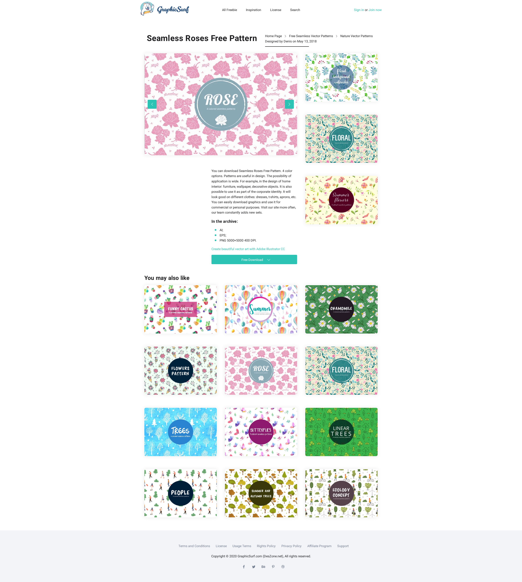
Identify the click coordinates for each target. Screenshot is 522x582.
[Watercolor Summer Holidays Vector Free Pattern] (261, 309)
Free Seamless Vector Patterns (311, 36)
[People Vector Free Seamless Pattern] (180, 493)
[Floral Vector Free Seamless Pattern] (341, 139)
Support (343, 546)
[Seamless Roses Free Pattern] (261, 371)
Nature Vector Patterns (356, 36)
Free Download (252, 260)
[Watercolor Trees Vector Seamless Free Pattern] (180, 432)
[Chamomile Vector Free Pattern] (341, 309)
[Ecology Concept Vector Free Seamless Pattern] (341, 493)
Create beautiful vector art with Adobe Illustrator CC (248, 249)
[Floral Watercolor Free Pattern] (341, 77)
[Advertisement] (175, 193)
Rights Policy (266, 546)
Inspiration (253, 10)
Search (295, 10)
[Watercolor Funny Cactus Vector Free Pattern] (180, 309)
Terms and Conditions (194, 546)
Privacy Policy (291, 546)
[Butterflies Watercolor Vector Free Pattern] (261, 432)
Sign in (359, 10)
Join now (375, 10)
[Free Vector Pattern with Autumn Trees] (261, 493)
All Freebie (229, 10)
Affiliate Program (319, 546)
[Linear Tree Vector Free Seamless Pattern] (341, 432)
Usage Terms (241, 546)
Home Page (273, 36)
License (275, 10)
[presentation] (152, 104)
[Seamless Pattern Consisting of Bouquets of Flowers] (180, 371)
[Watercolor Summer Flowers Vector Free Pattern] (341, 200)
